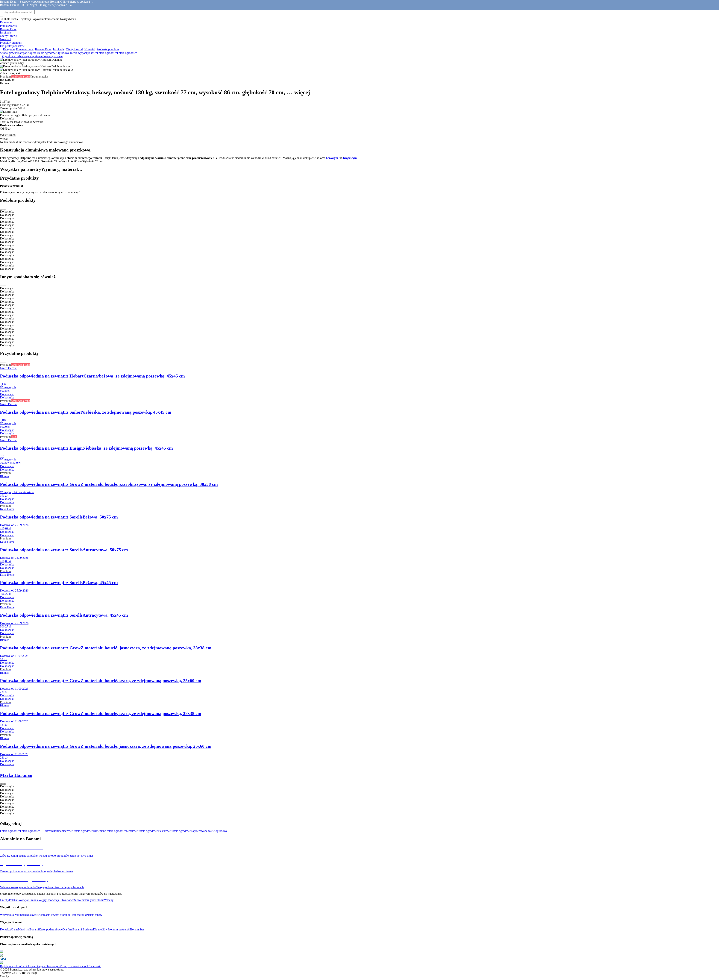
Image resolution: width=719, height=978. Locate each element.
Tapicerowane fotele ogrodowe (209, 831)
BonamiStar (137, 929)
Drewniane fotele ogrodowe (109, 831)
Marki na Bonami (28, 929)
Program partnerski (119, 929)
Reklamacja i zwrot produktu (53, 914)
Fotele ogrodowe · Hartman (36, 831)
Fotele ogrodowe (127, 52)
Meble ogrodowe (47, 52)
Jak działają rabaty (91, 914)
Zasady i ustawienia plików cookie (80, 966)
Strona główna (8, 52)
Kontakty (5, 929)
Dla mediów (100, 929)
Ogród (33, 52)
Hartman (58, 831)
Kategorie (23, 52)
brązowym (350, 158)
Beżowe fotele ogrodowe (78, 831)
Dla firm (67, 929)
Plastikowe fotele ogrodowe (174, 831)
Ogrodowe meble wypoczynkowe (77, 52)
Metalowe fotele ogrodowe (142, 831)
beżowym (332, 158)
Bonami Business (82, 929)
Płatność (76, 914)
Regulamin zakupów (12, 966)
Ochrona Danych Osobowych (42, 966)
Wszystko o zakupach (13, 914)
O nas (14, 929)
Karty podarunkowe (51, 929)
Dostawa (31, 914)
